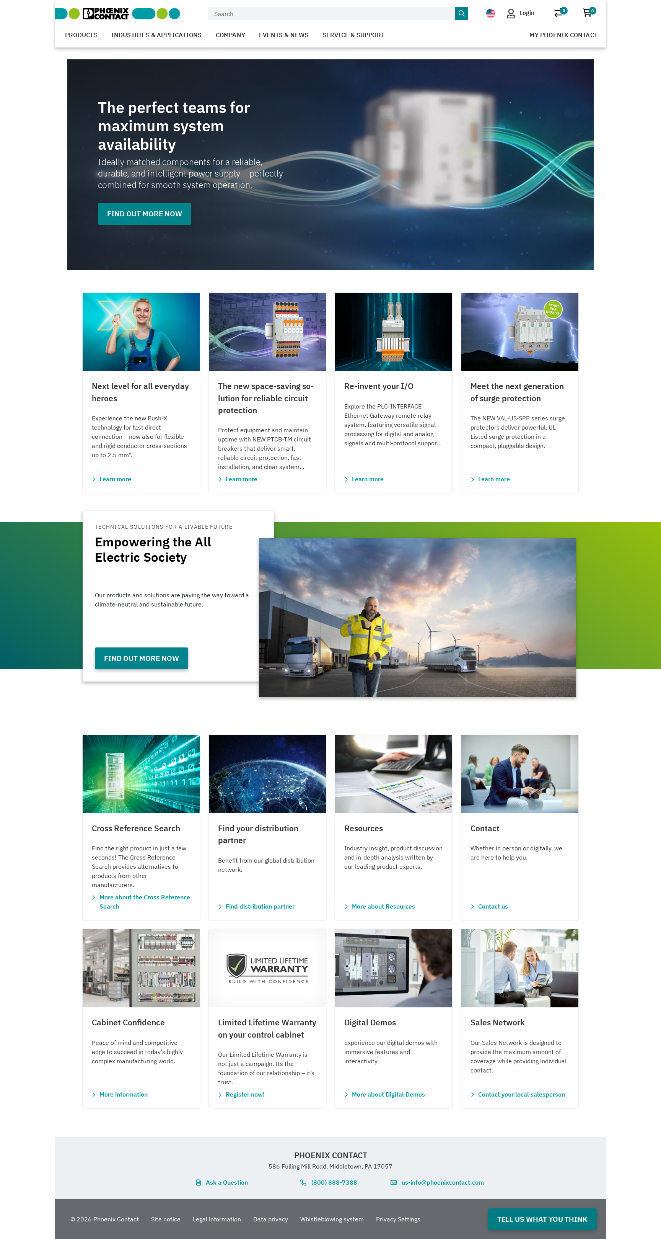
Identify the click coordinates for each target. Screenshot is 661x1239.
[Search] (461, 13)
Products (81, 35)
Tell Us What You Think (542, 1219)
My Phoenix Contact (563, 35)
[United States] (491, 13)
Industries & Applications (156, 35)
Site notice (166, 1219)
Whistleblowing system (332, 1219)
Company (230, 35)
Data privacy (270, 1219)
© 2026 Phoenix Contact (104, 1219)
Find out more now (144, 213)
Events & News (284, 35)
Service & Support (353, 35)
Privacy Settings (398, 1219)
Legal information (217, 1219)
